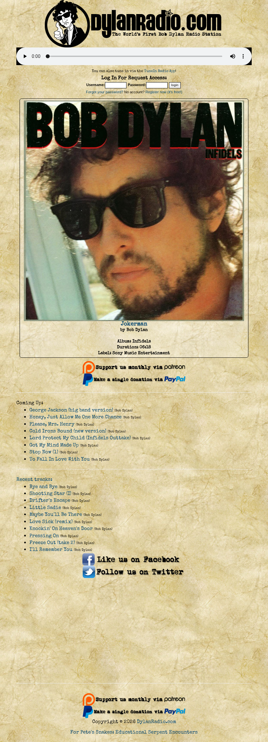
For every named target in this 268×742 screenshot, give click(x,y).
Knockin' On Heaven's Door (61, 528)
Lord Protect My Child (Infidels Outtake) (80, 438)
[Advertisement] (134, 631)
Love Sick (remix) (51, 521)
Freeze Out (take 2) (52, 542)
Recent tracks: (34, 479)
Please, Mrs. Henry (52, 424)
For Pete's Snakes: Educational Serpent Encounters (134, 732)
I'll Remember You (51, 549)
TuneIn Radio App (159, 70)
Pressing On (44, 536)
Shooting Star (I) (50, 493)
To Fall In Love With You (59, 459)
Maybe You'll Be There (55, 514)
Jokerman (134, 323)
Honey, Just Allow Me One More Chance (75, 417)
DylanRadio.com (156, 721)
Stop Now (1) (43, 452)
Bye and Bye (43, 486)
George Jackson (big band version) (71, 410)
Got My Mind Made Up (54, 445)
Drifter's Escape (49, 500)
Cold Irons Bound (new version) (67, 431)
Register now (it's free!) (163, 92)
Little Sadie (45, 507)
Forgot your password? (104, 92)
